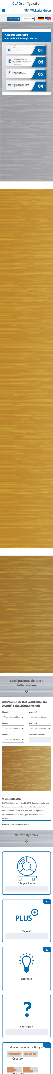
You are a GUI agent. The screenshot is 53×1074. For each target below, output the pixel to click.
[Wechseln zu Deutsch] (41, 18)
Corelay (17, 1059)
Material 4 (33, 723)
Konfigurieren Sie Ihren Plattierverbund (26, 683)
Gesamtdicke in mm (37, 734)
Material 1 (7, 712)
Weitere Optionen (26, 835)
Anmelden (13, 19)
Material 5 (6, 734)
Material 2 (33, 712)
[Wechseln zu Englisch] (48, 18)
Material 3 (6, 723)
